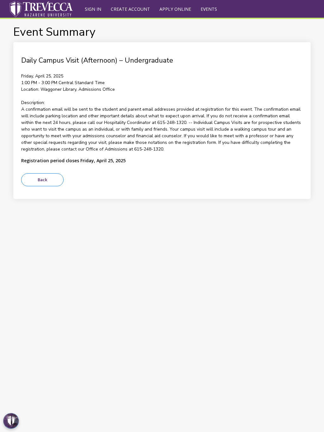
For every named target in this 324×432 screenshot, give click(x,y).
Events (209, 9)
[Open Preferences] (11, 421)
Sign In (93, 9)
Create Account (130, 9)
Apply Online (175, 9)
